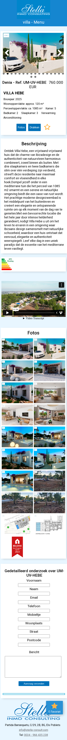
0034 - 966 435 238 (36, 735)
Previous (8, 52)
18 (35, 77)
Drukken (34, 127)
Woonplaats (33, 623)
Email (34, 598)
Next (58, 52)
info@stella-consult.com (33, 730)
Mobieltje (34, 615)
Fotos (21, 127)
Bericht (34, 652)
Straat (34, 632)
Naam (34, 589)
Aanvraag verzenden (34, 683)
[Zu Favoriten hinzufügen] (47, 127)
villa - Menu (33, 22)
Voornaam (33, 580)
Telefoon (33, 606)
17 (31, 77)
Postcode (34, 640)
